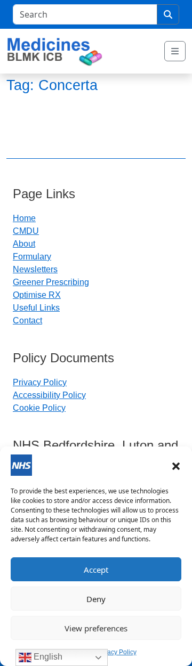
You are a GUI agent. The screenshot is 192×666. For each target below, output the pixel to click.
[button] (176, 465)
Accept (96, 569)
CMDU (26, 230)
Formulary (32, 256)
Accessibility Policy (49, 395)
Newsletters (35, 269)
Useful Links (36, 307)
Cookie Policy (39, 407)
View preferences (96, 628)
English (46, 656)
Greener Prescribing (51, 282)
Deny (96, 599)
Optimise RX (37, 294)
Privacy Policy (116, 652)
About (24, 243)
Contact (27, 320)
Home (24, 218)
